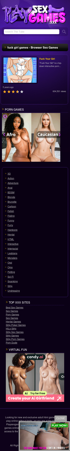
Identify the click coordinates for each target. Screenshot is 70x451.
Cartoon (12, 206)
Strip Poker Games (16, 325)
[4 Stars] (17, 92)
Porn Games (12, 314)
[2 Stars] (9, 92)
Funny (11, 220)
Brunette (12, 201)
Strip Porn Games (15, 339)
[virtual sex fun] (35, 378)
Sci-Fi (11, 276)
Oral (10, 262)
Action (11, 178)
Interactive (13, 243)
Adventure (13, 183)
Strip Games (12, 335)
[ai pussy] (31, 137)
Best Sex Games (14, 307)
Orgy (10, 267)
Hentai (11, 234)
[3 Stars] (13, 92)
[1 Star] (5, 92)
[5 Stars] (22, 92)
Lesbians (12, 253)
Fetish (11, 211)
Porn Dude (11, 342)
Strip (10, 286)
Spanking (13, 281)
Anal (10, 187)
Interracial (13, 248)
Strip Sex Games (15, 332)
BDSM (11, 192)
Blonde (11, 197)
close (60, 418)
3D (9, 173)
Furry (10, 225)
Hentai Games (13, 321)
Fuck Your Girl (47, 58)
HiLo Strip (11, 328)
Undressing (14, 290)
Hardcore (13, 229)
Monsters (12, 257)
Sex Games (12, 311)
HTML (11, 239)
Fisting (11, 215)
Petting (11, 271)
